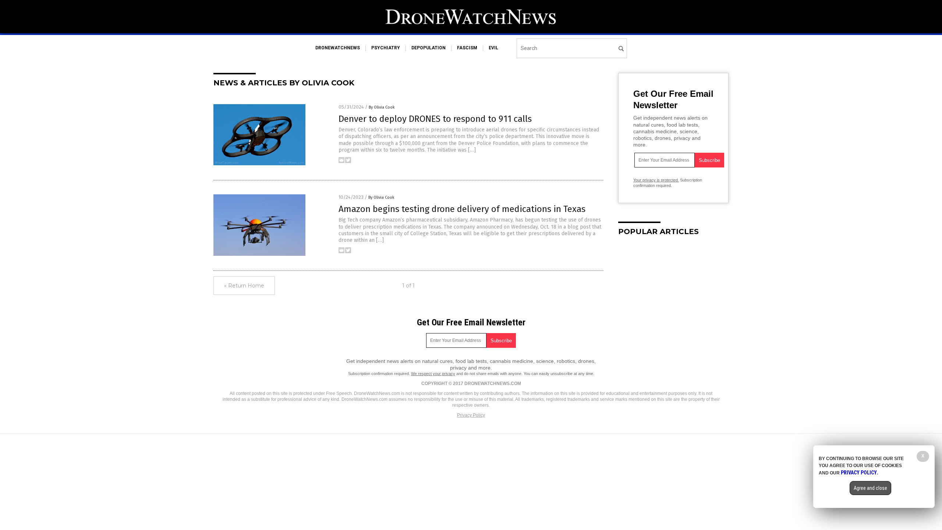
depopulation (428, 47)
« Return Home (244, 285)
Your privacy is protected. (656, 180)
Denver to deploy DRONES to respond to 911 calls (435, 119)
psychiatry (385, 47)
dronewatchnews (337, 47)
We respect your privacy (433, 373)
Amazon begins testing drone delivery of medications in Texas (462, 209)
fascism (467, 47)
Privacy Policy (471, 415)
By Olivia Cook (382, 107)
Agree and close (870, 488)
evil (493, 47)
